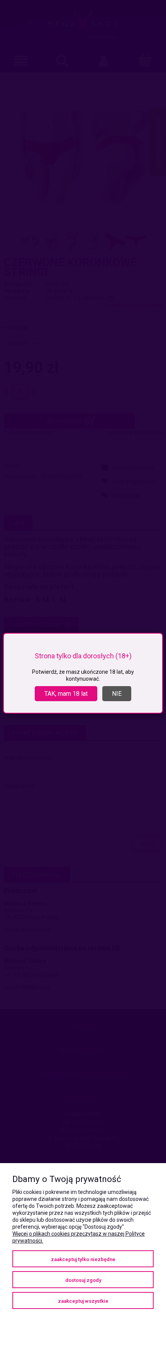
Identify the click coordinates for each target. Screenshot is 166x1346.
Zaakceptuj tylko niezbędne (83, 1259)
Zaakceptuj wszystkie (83, 1301)
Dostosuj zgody (83, 1280)
